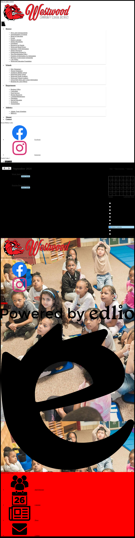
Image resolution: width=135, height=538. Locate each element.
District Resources (16, 50)
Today (111, 197)
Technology (14, 102)
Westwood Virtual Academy (19, 78)
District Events (115, 230)
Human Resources (16, 95)
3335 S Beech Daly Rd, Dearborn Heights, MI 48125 (17, 258)
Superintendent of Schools (19, 34)
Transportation (15, 103)
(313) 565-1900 (44, 258)
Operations (14, 98)
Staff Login (8, 161)
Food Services (15, 93)
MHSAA (14, 113)
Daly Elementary (16, 69)
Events (13, 38)
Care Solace (14, 59)
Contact (37, 535)
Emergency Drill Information (20, 49)
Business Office (16, 89)
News (36, 520)
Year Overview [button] (119, 169)
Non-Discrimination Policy (19, 54)
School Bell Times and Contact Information (24, 80)
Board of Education (17, 36)
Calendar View (129, 197)
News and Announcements (19, 33)
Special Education (16, 100)
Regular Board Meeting (21, 185)
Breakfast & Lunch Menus (19, 81)
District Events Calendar (118, 234)
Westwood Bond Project (18, 47)
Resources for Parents (17, 45)
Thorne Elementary (17, 71)
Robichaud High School (18, 74)
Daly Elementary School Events (121, 206)
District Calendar (16, 40)
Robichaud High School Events (121, 210)
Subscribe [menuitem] (130, 169)
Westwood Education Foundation (21, 61)
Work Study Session (19, 174)
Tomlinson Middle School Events (121, 217)
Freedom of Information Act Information (23, 56)
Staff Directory (39, 490)
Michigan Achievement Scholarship (22, 58)
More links (4, 303)
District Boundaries (17, 41)
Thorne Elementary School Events (122, 213)
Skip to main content (7, 1)
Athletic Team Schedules (18, 111)
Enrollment (14, 43)
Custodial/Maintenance (18, 96)
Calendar (114, 203)
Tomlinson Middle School (19, 72)
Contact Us (8, 300)
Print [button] (111, 169)
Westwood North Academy (19, 76)
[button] (8, 29)
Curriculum (14, 91)
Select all (131, 236)
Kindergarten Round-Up (18, 52)
